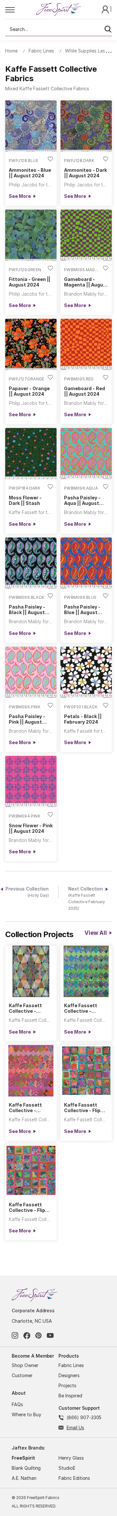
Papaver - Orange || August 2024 (29, 391)
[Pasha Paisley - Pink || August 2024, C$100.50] (31, 672)
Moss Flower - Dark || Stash (25, 500)
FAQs (17, 1404)
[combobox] (58, 29)
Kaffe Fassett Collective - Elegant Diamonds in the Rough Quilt (30, 1008)
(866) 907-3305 (84, 1417)
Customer (22, 1375)
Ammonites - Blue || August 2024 (30, 172)
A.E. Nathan (24, 1478)
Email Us (75, 1427)
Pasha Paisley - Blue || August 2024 (82, 609)
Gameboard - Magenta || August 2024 (86, 281)
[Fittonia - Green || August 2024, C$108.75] (31, 235)
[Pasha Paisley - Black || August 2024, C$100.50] (31, 563)
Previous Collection (27, 892)
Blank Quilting (26, 1468)
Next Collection (86, 898)
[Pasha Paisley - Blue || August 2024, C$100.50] (86, 563)
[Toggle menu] (20, 9)
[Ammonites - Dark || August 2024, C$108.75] (86, 126)
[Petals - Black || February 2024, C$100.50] (86, 672)
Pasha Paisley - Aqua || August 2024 (82, 500)
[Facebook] (26, 1335)
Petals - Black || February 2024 (82, 719)
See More (20, 196)
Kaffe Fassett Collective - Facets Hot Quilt (28, 1107)
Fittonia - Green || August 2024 (29, 281)
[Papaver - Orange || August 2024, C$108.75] (31, 344)
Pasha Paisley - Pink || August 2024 (27, 719)
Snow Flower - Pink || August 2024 (30, 828)
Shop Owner (25, 1365)
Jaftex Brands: (28, 1447)
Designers (69, 1375)
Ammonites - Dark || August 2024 (85, 172)
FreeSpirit (23, 1458)
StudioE (66, 1468)
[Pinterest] (38, 1335)
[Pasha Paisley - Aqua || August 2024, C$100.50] (86, 453)
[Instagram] (15, 1335)
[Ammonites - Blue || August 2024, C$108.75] (31, 126)
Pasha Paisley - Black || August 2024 (27, 609)
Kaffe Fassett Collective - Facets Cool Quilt (84, 1008)
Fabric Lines (71, 1365)
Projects (67, 1385)
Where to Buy (26, 1414)
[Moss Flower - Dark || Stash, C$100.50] (31, 453)
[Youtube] (50, 1335)
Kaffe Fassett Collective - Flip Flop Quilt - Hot (27, 1207)
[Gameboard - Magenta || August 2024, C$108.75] (86, 235)
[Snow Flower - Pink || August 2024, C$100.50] (31, 781)
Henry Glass (71, 1458)
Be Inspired (70, 1395)
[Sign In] (106, 9)
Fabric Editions (74, 1478)
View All (95, 933)
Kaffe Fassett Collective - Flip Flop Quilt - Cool (82, 1107)
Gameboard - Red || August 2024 (84, 391)
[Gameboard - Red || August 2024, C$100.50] (86, 344)
